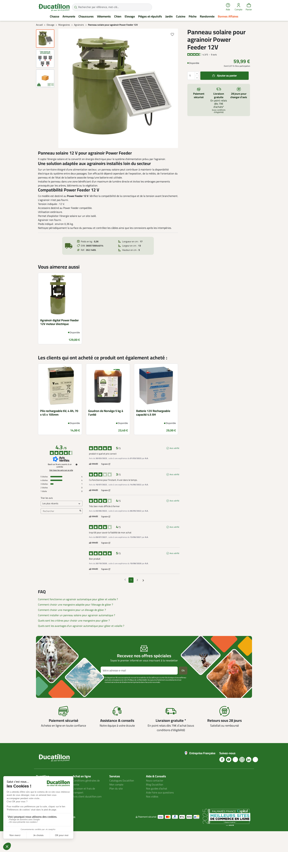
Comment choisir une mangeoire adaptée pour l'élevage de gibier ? (75, 605)
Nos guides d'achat (156, 789)
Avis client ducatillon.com (87, 797)
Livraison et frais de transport (84, 791)
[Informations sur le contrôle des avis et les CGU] (76, 464)
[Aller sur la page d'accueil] (54, 7)
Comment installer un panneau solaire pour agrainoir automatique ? (76, 615)
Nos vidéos (152, 797)
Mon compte (116, 785)
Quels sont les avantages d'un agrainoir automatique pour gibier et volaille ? (81, 626)
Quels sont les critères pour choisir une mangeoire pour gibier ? (74, 621)
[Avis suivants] (143, 580)
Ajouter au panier (227, 76)
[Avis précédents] (125, 580)
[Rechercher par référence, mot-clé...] (75, 7)
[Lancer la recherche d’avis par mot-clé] (80, 511)
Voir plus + (47, 687)
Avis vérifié (174, 448)
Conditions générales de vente (86, 783)
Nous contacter (154, 781)
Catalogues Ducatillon (121, 781)
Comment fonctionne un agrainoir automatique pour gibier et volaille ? (78, 599)
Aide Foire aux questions (160, 793)
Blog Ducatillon (154, 785)
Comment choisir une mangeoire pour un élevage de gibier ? (72, 610)
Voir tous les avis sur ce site (61, 470)
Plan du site (116, 789)
